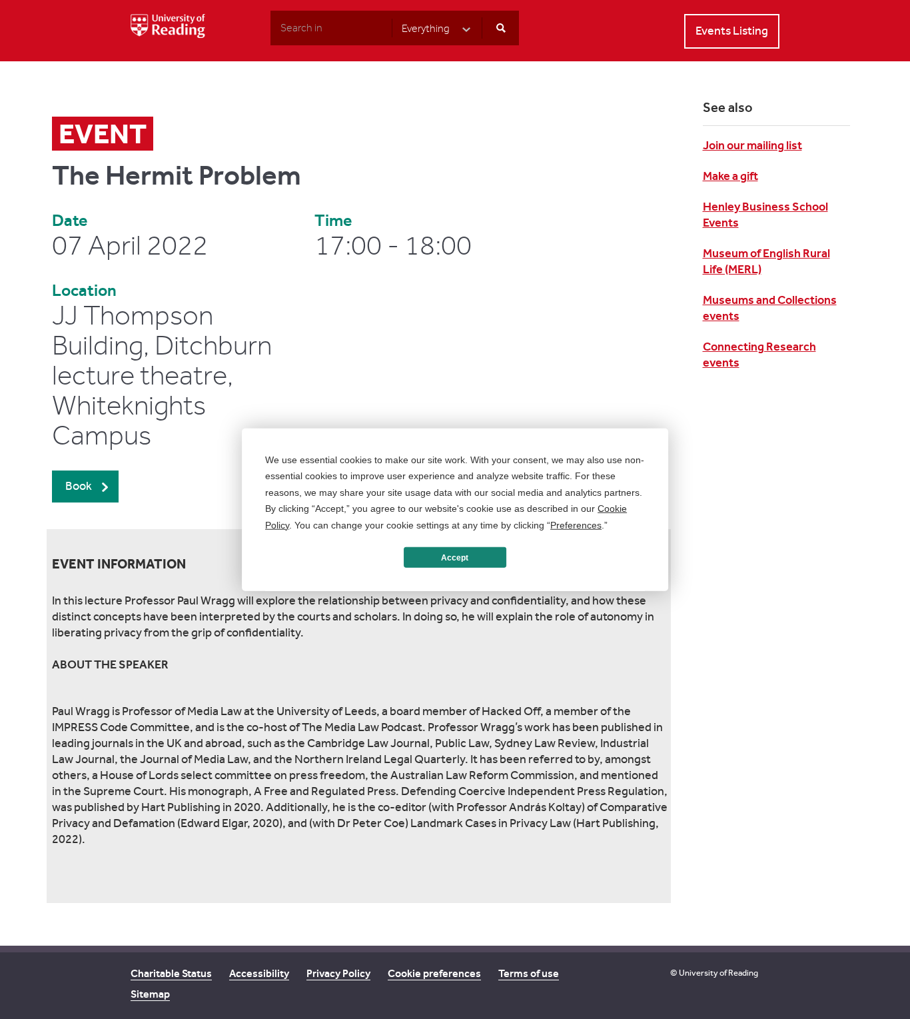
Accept (454, 557)
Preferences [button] (576, 524)
